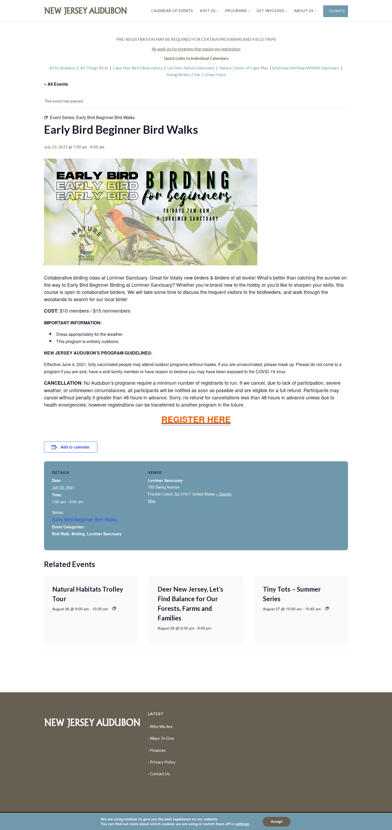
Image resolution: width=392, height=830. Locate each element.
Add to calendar (75, 447)
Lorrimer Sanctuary (104, 533)
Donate (336, 11)
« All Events (56, 84)
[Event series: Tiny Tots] (327, 608)
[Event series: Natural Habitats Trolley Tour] (114, 608)
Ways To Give (162, 738)
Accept (276, 821)
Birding (78, 533)
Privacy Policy (162, 762)
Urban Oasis (215, 74)
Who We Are (161, 726)
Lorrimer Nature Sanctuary (191, 67)
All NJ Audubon (62, 67)
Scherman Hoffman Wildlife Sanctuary (305, 67)
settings (242, 824)
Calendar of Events (172, 11)
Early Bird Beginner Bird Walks (84, 519)
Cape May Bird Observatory (138, 67)
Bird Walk (60, 533)
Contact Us (160, 773)
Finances (158, 750)
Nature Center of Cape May (243, 67)
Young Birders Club (183, 74)
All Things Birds (94, 67)
